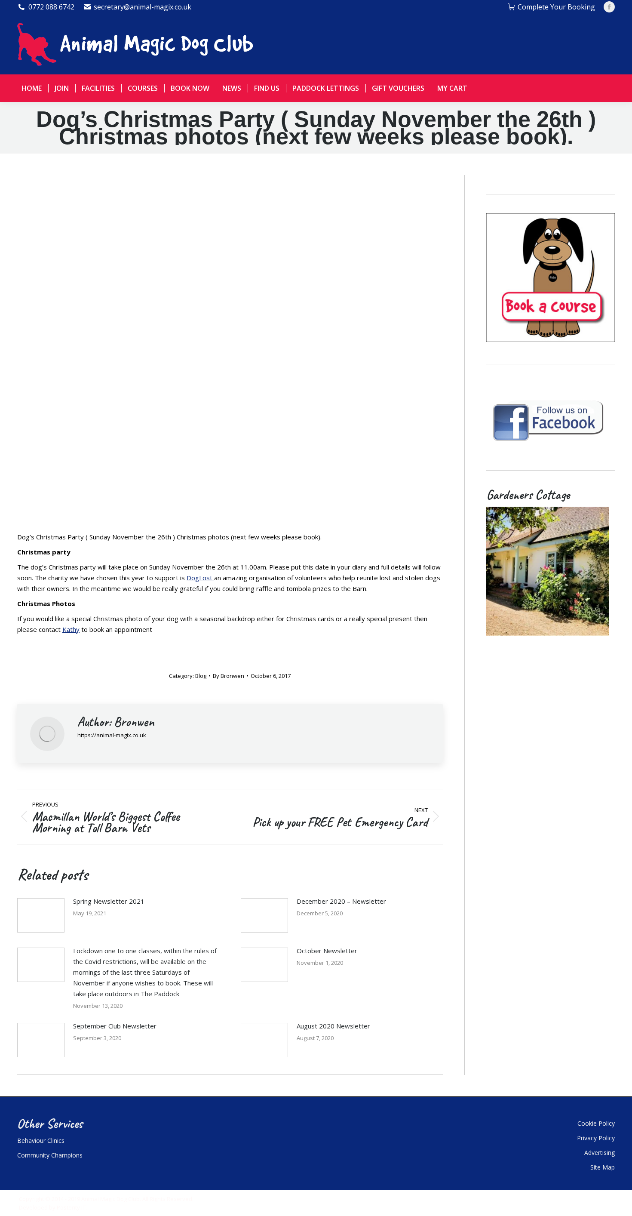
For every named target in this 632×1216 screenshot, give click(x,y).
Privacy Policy (596, 1138)
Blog (200, 676)
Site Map (602, 1167)
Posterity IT (71, 1207)
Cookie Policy (596, 1123)
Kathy (71, 629)
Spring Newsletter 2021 (108, 901)
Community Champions (50, 1155)
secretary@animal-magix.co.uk (142, 7)
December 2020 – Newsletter (341, 901)
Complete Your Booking (556, 7)
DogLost (200, 577)
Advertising (599, 1152)
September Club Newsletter (114, 1026)
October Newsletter (327, 950)
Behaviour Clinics (40, 1140)
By (228, 676)
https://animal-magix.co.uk (111, 735)
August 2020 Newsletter (333, 1026)
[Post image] (40, 915)
